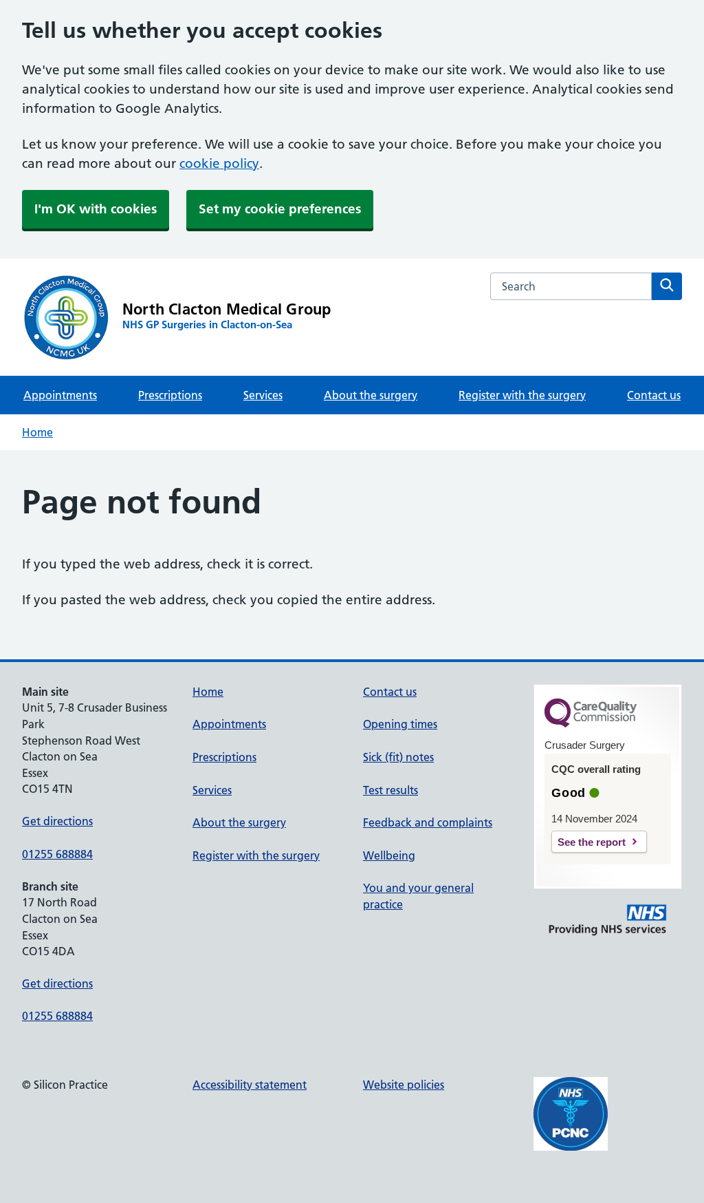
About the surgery (370, 395)
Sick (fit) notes (398, 757)
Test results (390, 790)
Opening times (400, 724)
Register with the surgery (522, 395)
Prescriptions (170, 395)
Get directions (57, 821)
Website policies (403, 1085)
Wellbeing (389, 855)
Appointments (60, 395)
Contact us (654, 395)
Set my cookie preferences (280, 209)
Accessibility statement (249, 1085)
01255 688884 (57, 854)
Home (37, 432)
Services (263, 395)
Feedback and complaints (427, 822)
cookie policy (219, 163)
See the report (592, 842)
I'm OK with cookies (95, 209)
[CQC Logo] (590, 724)
